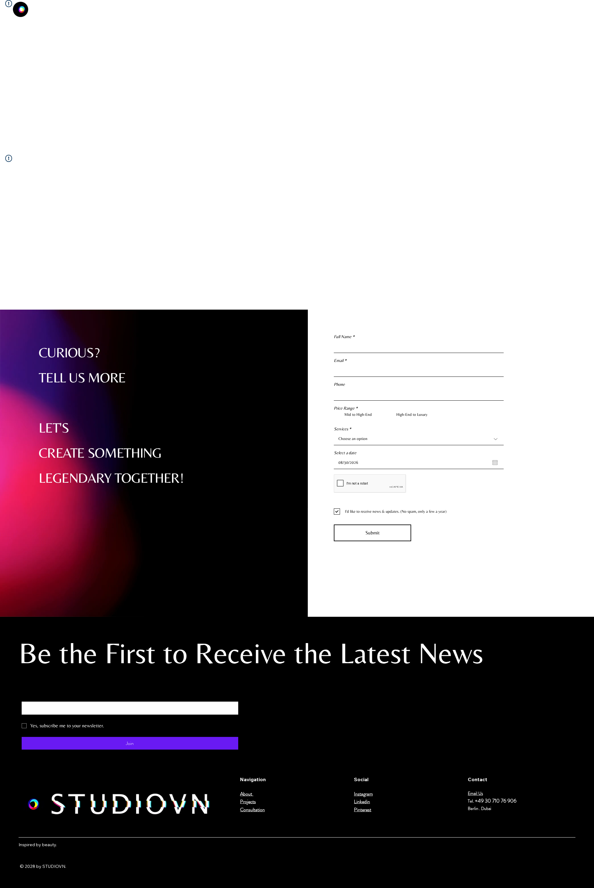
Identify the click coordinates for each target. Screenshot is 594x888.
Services (341, 429)
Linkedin (362, 801)
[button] (574, 9)
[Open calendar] (495, 462)
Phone (339, 384)
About (246, 793)
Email (338, 360)
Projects (248, 801)
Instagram (363, 793)
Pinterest (362, 809)
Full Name (342, 336)
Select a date (345, 453)
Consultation (252, 809)
